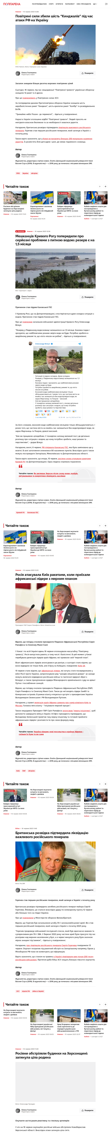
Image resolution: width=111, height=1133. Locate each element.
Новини (18, 12)
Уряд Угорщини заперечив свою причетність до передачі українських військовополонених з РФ (68, 1027)
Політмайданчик (39, 4)
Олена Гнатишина (28, 73)
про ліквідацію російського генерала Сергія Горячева (51, 945)
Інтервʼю (59, 4)
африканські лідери (51, 671)
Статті (51, 4)
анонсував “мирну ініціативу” (77, 711)
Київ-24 (81, 666)
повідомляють (29, 98)
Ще (94, 4)
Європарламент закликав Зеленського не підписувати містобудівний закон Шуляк (41, 210)
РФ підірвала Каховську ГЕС (55, 447)
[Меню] (106, 4)
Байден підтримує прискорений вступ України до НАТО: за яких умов (67, 210)
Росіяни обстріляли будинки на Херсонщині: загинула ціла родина (13, 209)
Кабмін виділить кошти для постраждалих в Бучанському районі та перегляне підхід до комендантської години (95, 211)
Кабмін (86, 219)
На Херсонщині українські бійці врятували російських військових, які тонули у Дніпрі (68, 807)
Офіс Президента (84, 4)
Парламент (69, 4)
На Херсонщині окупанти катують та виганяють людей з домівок (67, 534)
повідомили (27, 918)
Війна (17, 828)
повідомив (27, 322)
